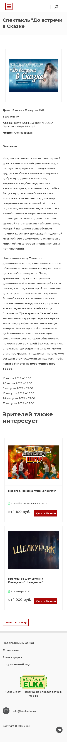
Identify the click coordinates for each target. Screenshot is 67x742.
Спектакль (11, 650)
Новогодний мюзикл (18, 643)
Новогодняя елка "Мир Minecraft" (32, 490)
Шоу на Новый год (16, 664)
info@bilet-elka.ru (24, 711)
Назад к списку (16, 622)
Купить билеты (46, 513)
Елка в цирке (12, 657)
